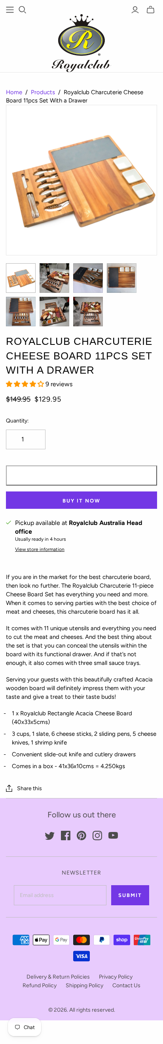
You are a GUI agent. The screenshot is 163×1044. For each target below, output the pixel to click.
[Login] (135, 10)
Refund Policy (40, 985)
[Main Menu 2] (10, 10)
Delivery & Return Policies (58, 976)
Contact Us (126, 985)
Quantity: (17, 420)
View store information (39, 549)
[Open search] (23, 10)
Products (43, 92)
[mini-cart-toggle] (150, 10)
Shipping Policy (84, 985)
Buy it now (81, 501)
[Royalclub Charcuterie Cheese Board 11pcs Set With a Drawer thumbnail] (21, 278)
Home (14, 92)
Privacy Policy (116, 976)
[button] (25, 384)
